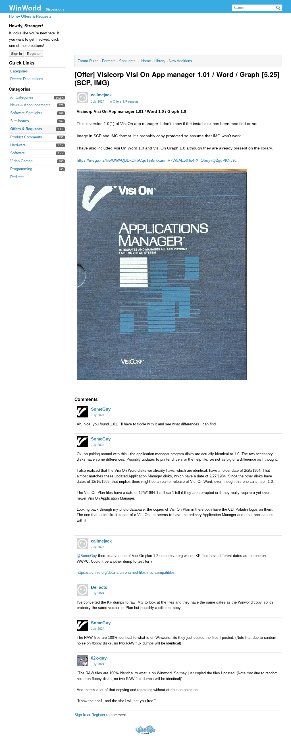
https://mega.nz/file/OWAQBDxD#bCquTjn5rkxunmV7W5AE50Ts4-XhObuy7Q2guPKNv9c (157, 160)
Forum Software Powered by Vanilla (145, 729)
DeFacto (99, 587)
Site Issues (19, 121)
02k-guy (99, 658)
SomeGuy (101, 409)
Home (146, 61)
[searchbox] (257, 8)
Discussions (55, 9)
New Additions (180, 61)
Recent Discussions (26, 79)
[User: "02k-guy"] (82, 660)
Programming (21, 169)
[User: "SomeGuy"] (82, 411)
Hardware (18, 145)
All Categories (21, 97)
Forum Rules (89, 61)
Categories (19, 71)
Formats (109, 61)
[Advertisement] (178, 36)
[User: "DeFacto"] (82, 590)
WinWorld (25, 8)
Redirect (17, 177)
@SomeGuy (87, 556)
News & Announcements (30, 105)
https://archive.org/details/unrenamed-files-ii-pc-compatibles (126, 572)
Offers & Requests (26, 129)
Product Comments (26, 137)
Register (34, 54)
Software (17, 153)
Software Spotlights (26, 113)
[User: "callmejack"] (82, 97)
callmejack (101, 94)
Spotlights (127, 61)
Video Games (21, 161)
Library (160, 61)
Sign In (16, 54)
